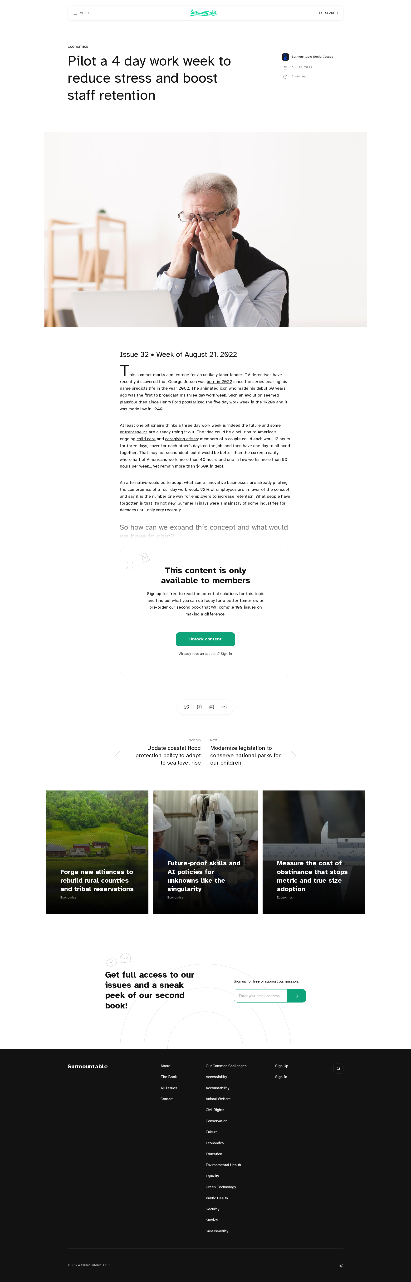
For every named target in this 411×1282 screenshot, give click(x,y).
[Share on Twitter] (187, 707)
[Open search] (338, 1069)
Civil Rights (215, 1110)
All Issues (169, 1088)
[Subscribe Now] (296, 996)
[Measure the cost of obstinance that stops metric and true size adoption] (314, 852)
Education (214, 1154)
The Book (169, 1077)
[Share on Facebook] (199, 707)
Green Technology (221, 1187)
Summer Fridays (193, 503)
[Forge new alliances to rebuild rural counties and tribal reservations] (97, 852)
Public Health (217, 1198)
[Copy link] (224, 707)
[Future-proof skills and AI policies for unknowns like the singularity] (205, 852)
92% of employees (218, 489)
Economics (78, 46)
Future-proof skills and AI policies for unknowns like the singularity (203, 876)
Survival (212, 1220)
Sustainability (217, 1231)
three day (196, 395)
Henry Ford (170, 402)
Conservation (216, 1121)
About (166, 1066)
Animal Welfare (218, 1099)
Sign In (226, 654)
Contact (167, 1099)
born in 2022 (219, 382)
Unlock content (205, 639)
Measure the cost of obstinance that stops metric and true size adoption (312, 876)
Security (212, 1209)
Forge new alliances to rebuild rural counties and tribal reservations (97, 881)
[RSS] (341, 1265)
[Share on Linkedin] (211, 707)
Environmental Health (223, 1165)
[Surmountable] (203, 13)
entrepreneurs (133, 432)
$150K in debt (209, 466)
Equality (212, 1176)
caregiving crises (181, 439)
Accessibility (216, 1077)
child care (146, 439)
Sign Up (281, 1066)
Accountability (217, 1088)
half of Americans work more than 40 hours (175, 460)
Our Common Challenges (226, 1066)
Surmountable (88, 1067)
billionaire (154, 425)
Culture (212, 1132)
